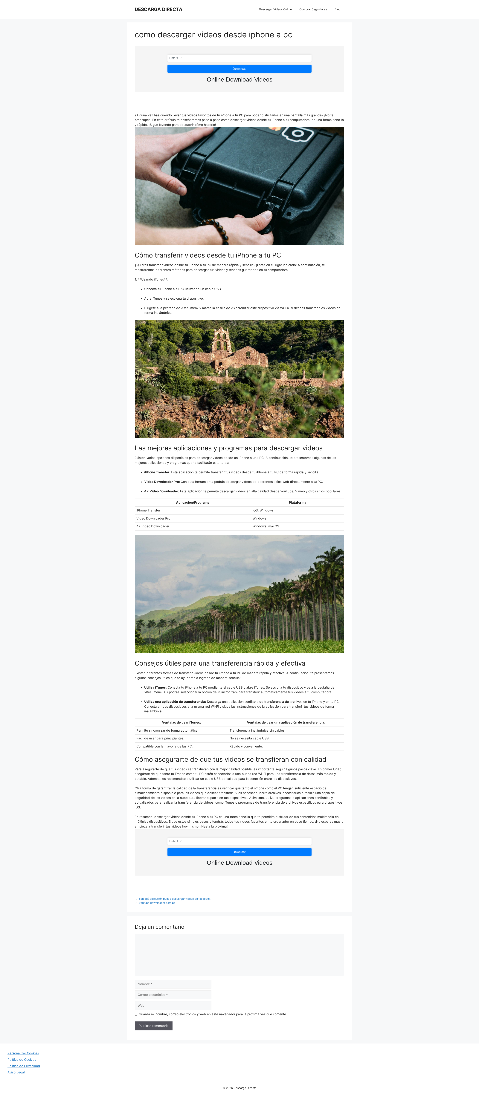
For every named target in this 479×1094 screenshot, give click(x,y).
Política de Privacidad (23, 1066)
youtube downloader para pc (157, 902)
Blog (338, 9)
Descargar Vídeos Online (275, 9)
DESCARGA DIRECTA (158, 9)
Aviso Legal (16, 1072)
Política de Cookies (21, 1059)
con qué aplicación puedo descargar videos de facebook (174, 898)
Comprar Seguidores (313, 9)
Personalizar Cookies (23, 1053)
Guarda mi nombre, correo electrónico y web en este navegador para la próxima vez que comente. (213, 1014)
